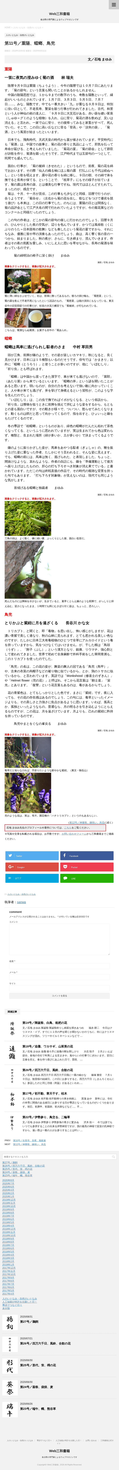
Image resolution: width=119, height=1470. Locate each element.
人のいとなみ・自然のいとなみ (21, 894)
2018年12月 (9, 1229)
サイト (12, 983)
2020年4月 (8, 1190)
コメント (13, 922)
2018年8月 (8, 1242)
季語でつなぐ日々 (12, 1305)
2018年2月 (8, 1261)
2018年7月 (8, 1245)
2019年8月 (8, 1212)
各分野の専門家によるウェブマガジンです (59, 1457)
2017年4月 (8, 1294)
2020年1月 (8, 1196)
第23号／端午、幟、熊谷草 (17, 1175)
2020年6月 (8, 1186)
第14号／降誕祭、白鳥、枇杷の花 (44, 1022)
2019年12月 (9, 1199)
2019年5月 (8, 1222)
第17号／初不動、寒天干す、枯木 (44, 1093)
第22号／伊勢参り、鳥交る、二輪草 (46, 1117)
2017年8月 (8, 1281)
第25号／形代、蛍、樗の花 (17, 1169)
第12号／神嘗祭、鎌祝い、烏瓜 (86, 822)
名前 (12, 961)
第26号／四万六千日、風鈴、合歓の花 (47, 1070)
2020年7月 (8, 1183)
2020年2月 (8, 1193)
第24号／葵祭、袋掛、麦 (16, 1172)
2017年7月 (8, 1284)
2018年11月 (8, 1232)
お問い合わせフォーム (74, 834)
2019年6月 (8, 1219)
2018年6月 (8, 1248)
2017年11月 (8, 1271)
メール (13, 972)
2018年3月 (8, 1258)
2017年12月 (9, 1268)
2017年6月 (8, 1287)
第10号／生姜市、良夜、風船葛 (29, 1140)
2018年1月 (8, 1264)
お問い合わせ (91, 1440)
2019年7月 (8, 1216)
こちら (68, 827)
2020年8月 (8, 1180)
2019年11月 (8, 1203)
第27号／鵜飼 (10, 1162)
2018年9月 (8, 1238)
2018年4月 (8, 1255)
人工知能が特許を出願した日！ (19, 1302)
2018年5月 (8, 1251)
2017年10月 (9, 1274)
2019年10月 (9, 1206)
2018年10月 (9, 1235)
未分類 (6, 1308)
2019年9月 (8, 1209)
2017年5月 (8, 1290)
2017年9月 (8, 1277)
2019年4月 (8, 1225)
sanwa (21, 902)
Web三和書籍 (59, 14)
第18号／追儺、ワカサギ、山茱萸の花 (47, 1046)
